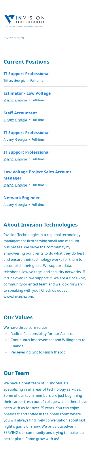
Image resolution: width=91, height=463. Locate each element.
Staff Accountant (20, 112)
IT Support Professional (26, 73)
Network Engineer (22, 197)
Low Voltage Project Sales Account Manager (37, 175)
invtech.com (14, 37)
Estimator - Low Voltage (27, 93)
